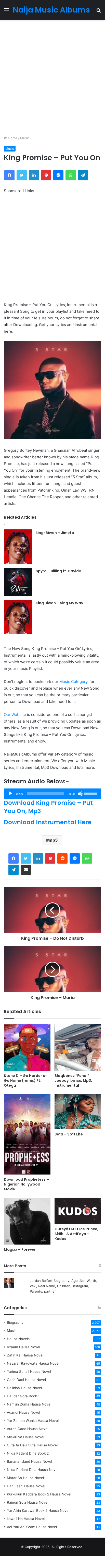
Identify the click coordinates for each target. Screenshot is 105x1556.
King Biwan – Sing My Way (59, 603)
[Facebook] (13, 858)
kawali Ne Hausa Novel (26, 1519)
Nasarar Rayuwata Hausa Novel (33, 1363)
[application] (52, 793)
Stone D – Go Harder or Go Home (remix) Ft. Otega (25, 1080)
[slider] (91, 793)
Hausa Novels (18, 1339)
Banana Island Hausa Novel (29, 1461)
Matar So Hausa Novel (25, 1478)
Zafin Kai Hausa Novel (25, 1355)
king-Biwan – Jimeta (55, 532)
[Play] (10, 793)
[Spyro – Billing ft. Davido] (18, 582)
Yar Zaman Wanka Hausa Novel (33, 1421)
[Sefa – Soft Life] (78, 1111)
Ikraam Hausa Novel (23, 1347)
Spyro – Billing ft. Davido (58, 571)
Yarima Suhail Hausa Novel (29, 1371)
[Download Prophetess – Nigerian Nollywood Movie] (27, 1134)
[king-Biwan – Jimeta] (18, 546)
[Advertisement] (52, 77)
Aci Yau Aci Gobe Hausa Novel (32, 1527)
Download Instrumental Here (47, 822)
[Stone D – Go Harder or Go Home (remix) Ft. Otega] (27, 1047)
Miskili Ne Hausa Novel (25, 1437)
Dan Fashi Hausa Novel (26, 1486)
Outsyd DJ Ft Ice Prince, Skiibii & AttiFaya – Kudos (76, 1233)
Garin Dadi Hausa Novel (26, 1380)
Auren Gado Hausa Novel (27, 1429)
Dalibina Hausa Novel (24, 1388)
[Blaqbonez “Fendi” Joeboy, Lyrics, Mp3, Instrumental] (78, 1047)
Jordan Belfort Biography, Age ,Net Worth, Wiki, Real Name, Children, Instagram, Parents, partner (63, 1286)
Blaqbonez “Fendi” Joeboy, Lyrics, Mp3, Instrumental (73, 1080)
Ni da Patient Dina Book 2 (28, 1453)
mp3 (53, 840)
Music (25, 138)
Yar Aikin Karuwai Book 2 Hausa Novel (38, 1510)
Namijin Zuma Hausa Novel (29, 1404)
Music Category (73, 681)
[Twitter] (26, 858)
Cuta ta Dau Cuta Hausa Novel (32, 1445)
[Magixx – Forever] (27, 1221)
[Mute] (80, 793)
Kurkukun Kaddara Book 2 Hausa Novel (39, 1494)
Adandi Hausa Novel (23, 1412)
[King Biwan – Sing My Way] (18, 617)
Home (12, 138)
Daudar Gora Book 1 (23, 1396)
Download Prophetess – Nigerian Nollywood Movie (26, 1184)
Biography (15, 1322)
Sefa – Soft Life (69, 1134)
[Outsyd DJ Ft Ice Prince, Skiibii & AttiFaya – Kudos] (78, 1211)
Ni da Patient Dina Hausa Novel (32, 1470)
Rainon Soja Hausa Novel (27, 1502)
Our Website (15, 714)
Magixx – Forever (20, 1249)
